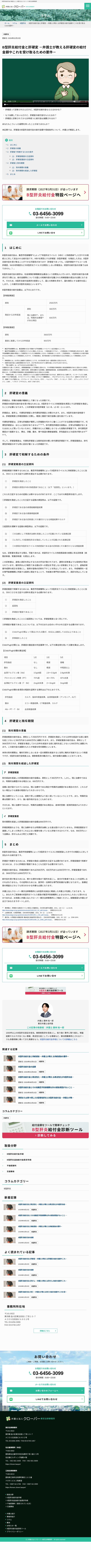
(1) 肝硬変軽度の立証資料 (23, 156)
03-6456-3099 (48, 213)
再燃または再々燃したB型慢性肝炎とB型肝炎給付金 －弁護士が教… (46, 1097)
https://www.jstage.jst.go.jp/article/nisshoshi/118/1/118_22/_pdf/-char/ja (24, 910)
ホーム (7, 23)
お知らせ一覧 (12, 1525)
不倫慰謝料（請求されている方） (19, 1503)
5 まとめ (11, 174)
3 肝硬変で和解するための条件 (20, 152)
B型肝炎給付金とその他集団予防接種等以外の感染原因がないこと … (46, 1087)
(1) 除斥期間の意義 (20, 167)
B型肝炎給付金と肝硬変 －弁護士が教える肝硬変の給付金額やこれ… (42, 1259)
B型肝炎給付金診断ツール (16, 1528)
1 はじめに (12, 144)
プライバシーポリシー (15, 1531)
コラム (14, 23)
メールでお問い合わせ (46, 225)
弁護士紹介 (11, 1513)
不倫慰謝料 (12, 1165)
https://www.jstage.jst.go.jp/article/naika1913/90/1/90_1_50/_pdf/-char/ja (25, 915)
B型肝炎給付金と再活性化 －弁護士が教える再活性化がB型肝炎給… (46, 1077)
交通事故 (11, 1171)
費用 (8, 1522)
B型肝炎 (23, 23)
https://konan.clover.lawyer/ (15, 1487)
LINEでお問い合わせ (47, 1399)
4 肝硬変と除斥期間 (15, 163)
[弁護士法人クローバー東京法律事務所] (18, 4)
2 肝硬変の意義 (14, 148)
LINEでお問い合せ (46, 232)
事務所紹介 (11, 1516)
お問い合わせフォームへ (47, 1390)
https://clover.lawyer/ (13, 1464)
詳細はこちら (45, 1331)
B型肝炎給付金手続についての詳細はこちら (58, 1039)
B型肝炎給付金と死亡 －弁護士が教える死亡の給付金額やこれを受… (42, 1292)
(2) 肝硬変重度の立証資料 (23, 159)
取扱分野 (10, 1494)
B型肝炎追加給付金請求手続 (19, 1159)
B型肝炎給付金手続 (15, 1154)
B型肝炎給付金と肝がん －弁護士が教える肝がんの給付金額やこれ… (42, 1281)
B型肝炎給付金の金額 (27, 1066)
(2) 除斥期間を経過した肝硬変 (24, 170)
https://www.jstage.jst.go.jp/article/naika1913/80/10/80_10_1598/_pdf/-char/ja (27, 920)
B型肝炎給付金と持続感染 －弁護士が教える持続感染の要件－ (43, 1056)
